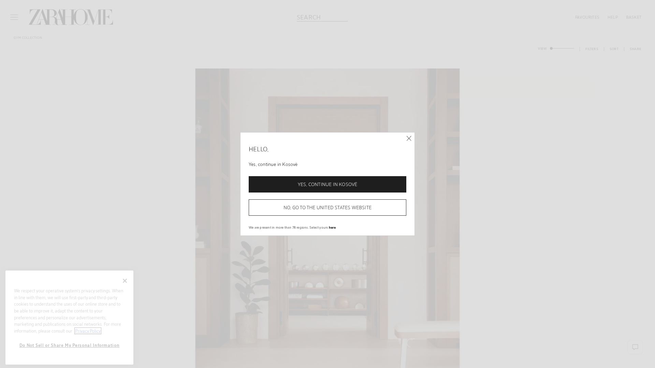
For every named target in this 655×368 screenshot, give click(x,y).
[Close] (409, 138)
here (332, 227)
